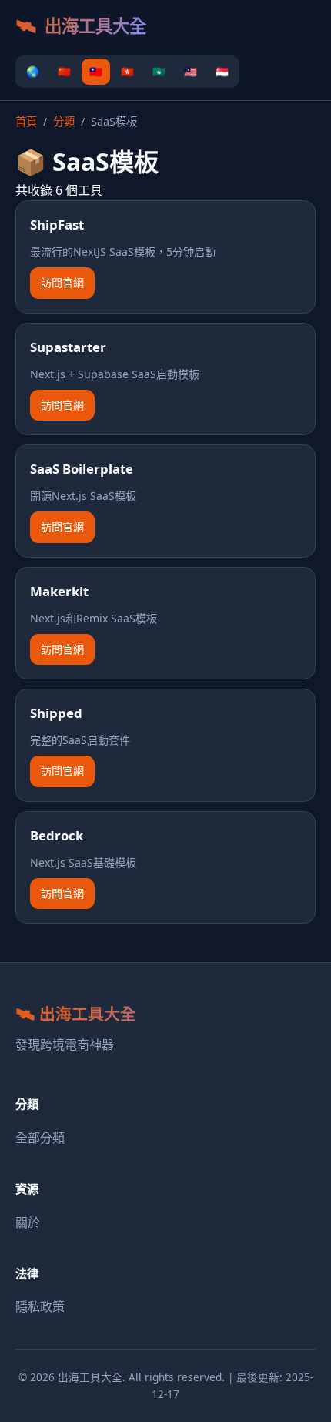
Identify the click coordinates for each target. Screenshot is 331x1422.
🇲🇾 (190, 71)
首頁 (26, 121)
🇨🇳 (64, 71)
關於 (27, 1222)
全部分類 (40, 1137)
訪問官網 (62, 282)
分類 (64, 121)
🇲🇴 (159, 71)
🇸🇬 (222, 71)
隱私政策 (40, 1306)
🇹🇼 (95, 71)
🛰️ (80, 26)
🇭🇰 (127, 71)
